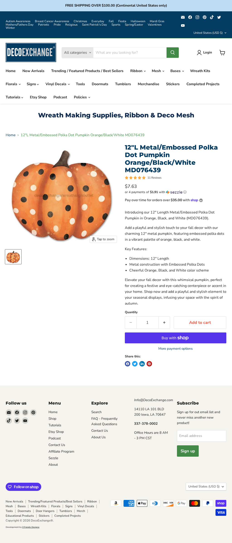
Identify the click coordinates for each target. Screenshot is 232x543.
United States (208, 33)
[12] (13, 257)
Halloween (138, 21)
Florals (12, 84)
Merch (81, 511)
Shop (52, 418)
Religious (71, 25)
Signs (32, 84)
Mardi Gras (157, 21)
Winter (10, 28)
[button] (175, 192)
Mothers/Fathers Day (20, 25)
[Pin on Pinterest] (149, 363)
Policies (81, 97)
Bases (175, 70)
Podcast (60, 97)
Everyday (98, 21)
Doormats (100, 84)
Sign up (188, 451)
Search (96, 412)
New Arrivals (33, 70)
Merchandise (148, 84)
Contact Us (56, 445)
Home (11, 70)
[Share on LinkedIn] (142, 363)
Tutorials (13, 97)
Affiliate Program (61, 451)
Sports (115, 25)
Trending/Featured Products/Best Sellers (55, 501)
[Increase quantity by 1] (164, 322)
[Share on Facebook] (127, 363)
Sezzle (53, 458)
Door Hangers (45, 511)
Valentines (155, 25)
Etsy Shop (38, 97)
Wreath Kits (200, 70)
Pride (57, 25)
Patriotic (43, 25)
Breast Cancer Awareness (52, 21)
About (53, 464)
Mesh (157, 70)
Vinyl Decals (56, 84)
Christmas (80, 21)
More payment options (175, 349)
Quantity (131, 312)
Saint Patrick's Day (94, 25)
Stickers (173, 84)
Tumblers (123, 84)
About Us (98, 437)
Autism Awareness (18, 21)
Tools (80, 84)
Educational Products (20, 516)
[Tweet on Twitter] (135, 363)
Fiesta (122, 21)
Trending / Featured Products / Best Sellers (87, 70)
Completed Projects (203, 84)
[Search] (173, 52)
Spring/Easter (134, 25)
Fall (111, 21)
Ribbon (136, 70)
